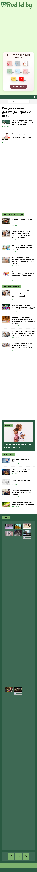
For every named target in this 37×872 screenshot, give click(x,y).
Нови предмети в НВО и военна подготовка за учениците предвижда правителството (21, 234)
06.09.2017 (6, 142)
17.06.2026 (16, 337)
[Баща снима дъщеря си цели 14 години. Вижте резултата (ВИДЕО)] (27, 614)
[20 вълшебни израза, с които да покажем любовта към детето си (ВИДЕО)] (27, 526)
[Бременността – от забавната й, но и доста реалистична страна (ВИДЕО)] (18, 770)
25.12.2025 (16, 474)
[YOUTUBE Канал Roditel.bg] (26, 856)
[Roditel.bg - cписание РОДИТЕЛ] (18, 7)
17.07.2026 (16, 280)
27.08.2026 (16, 225)
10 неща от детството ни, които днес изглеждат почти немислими (23, 221)
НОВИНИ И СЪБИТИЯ (11, 286)
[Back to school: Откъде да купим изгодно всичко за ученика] (6, 247)
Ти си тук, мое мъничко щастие (21, 481)
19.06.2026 (16, 325)
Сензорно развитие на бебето (20, 460)
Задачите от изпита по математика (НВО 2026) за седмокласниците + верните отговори (23, 320)
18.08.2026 (16, 239)
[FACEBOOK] (11, 856)
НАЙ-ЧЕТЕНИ (8, 455)
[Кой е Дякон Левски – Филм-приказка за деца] (18, 526)
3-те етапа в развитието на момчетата (17, 446)
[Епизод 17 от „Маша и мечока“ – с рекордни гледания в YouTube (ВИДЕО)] (9, 689)
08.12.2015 (16, 484)
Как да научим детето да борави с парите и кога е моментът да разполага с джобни (17, 137)
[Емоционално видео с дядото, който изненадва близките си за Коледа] (18, 689)
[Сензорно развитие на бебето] (6, 460)
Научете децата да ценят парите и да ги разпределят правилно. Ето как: (23, 122)
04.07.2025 (16, 496)
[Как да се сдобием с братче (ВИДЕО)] (27, 533)
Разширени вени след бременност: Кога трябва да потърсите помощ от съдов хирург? (23, 260)
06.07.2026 (16, 311)
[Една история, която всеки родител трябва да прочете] (6, 504)
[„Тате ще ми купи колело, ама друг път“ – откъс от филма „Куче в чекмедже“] (18, 533)
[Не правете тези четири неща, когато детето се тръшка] (6, 492)
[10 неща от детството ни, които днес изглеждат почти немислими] (6, 221)
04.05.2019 (16, 507)
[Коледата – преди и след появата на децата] (6, 472)
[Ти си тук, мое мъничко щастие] (6, 482)
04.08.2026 (16, 251)
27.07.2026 (16, 266)
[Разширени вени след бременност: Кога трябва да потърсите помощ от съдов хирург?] (6, 260)
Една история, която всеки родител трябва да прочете (23, 503)
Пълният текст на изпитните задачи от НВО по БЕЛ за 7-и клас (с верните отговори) (23, 333)
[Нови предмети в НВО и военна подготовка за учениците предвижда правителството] (6, 233)
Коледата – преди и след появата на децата (22, 470)
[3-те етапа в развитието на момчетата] (18, 432)
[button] (34, 97)
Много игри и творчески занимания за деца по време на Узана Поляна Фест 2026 (23, 307)
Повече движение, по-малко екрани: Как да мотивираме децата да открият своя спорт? (23, 275)
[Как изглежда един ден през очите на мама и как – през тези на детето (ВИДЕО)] (9, 533)
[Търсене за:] (19, 102)
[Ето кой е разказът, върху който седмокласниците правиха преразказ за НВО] (6, 345)
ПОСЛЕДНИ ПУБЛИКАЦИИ (13, 215)
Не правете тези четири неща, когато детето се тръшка (21, 492)
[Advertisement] (18, 28)
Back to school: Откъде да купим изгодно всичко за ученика (22, 247)
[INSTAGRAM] (18, 856)
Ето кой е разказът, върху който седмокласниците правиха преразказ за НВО (22, 345)
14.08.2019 (6, 127)
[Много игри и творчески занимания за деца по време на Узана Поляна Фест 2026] (6, 307)
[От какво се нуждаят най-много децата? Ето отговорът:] (9, 526)
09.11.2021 (16, 463)
